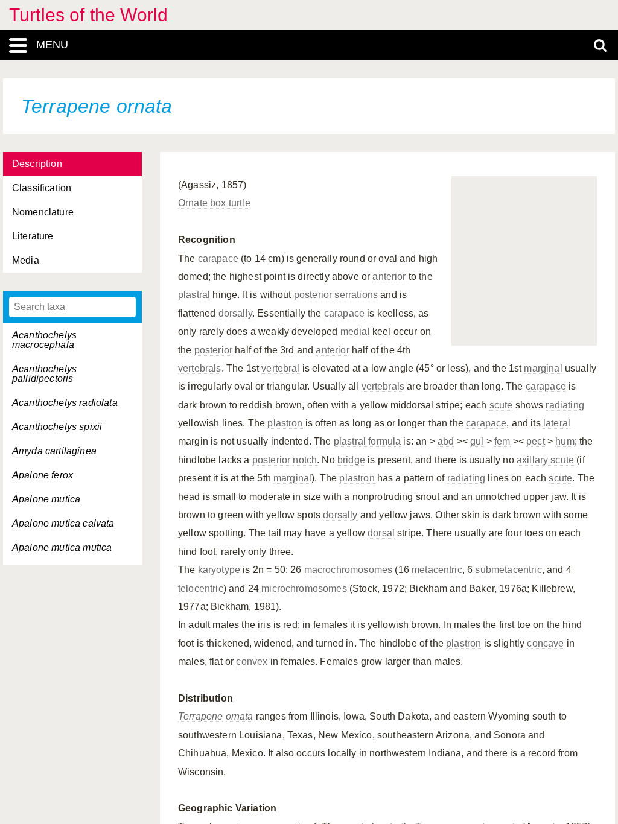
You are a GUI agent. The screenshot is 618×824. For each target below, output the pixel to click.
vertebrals (199, 368)
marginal (543, 368)
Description (37, 164)
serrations (356, 295)
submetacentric (508, 570)
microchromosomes (304, 588)
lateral (556, 423)
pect (535, 441)
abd (446, 441)
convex (251, 661)
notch (305, 460)
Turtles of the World (88, 15)
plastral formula (367, 441)
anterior (389, 276)
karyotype (219, 570)
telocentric (200, 588)
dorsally (235, 313)
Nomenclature (43, 212)
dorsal (381, 533)
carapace (218, 258)
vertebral (280, 368)
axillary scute (545, 460)
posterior (313, 295)
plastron (284, 423)
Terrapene (200, 716)
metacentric (437, 570)
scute (501, 405)
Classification (41, 188)
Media (25, 260)
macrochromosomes (348, 570)
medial (355, 331)
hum (564, 441)
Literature (33, 236)
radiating (565, 405)
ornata (239, 716)
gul (476, 441)
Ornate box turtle (214, 203)
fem (502, 441)
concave (545, 643)
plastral (194, 295)
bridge (351, 460)
